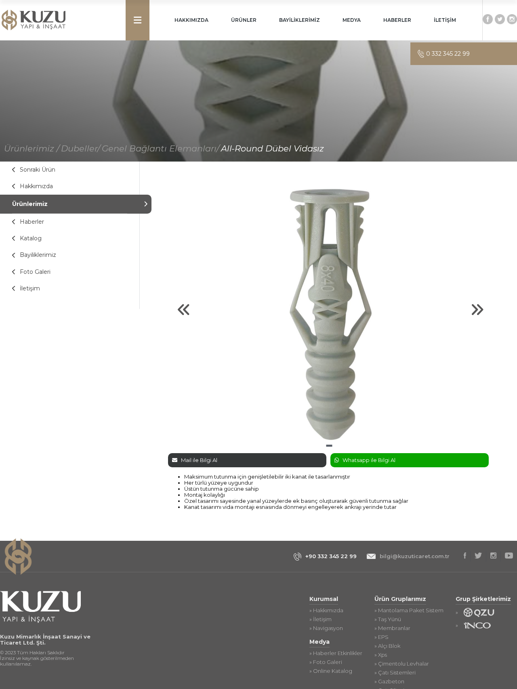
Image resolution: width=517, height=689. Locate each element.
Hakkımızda (36, 186)
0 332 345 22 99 (448, 53)
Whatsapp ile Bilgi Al (369, 460)
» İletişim (320, 619)
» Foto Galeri (325, 662)
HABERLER (397, 20)
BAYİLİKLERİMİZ (299, 20)
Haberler (32, 221)
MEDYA (352, 20)
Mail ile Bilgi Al (199, 460)
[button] (329, 446)
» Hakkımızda (326, 610)
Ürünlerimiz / (31, 148)
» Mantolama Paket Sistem (408, 610)
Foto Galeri (35, 271)
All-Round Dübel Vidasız (272, 148)
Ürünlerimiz (30, 204)
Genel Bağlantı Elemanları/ (160, 148)
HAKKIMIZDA (191, 20)
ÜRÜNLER (243, 20)
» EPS (381, 637)
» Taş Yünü (387, 619)
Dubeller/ (80, 148)
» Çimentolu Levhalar (401, 664)
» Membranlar (392, 628)
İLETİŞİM (445, 20)
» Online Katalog (330, 671)
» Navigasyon (326, 628)
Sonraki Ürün (37, 169)
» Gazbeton (389, 681)
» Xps (380, 655)
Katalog (31, 238)
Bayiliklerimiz (38, 254)
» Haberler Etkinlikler (335, 653)
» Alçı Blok (387, 646)
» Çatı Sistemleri (395, 673)
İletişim (30, 288)
